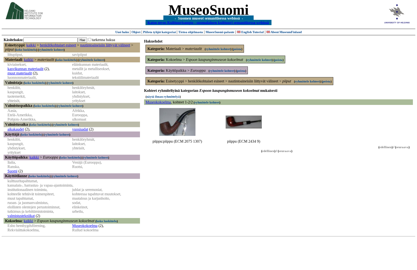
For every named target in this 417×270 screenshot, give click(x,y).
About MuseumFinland (286, 32)
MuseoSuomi (208, 10)
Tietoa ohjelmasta (190, 32)
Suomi (12, 171)
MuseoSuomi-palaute (220, 32)
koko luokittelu (26, 49)
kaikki (31, 45)
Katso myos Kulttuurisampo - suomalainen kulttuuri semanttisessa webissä (208, 22)
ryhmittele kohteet (51, 49)
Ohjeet (136, 32)
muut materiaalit (19, 73)
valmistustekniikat (21, 216)
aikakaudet (15, 129)
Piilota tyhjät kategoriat (160, 32)
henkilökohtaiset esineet (58, 45)
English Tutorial (252, 32)
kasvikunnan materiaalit (25, 69)
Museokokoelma (84, 226)
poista (237, 49)
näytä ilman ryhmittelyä (163, 96)
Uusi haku (122, 32)
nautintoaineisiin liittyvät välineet (105, 45)
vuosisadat (80, 129)
